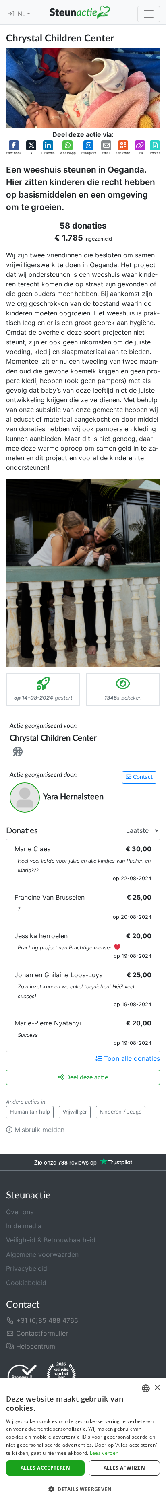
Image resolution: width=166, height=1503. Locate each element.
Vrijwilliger (74, 1112)
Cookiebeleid (26, 1283)
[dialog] (83, 1440)
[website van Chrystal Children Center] (19, 752)
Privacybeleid (26, 1268)
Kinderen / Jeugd (121, 1112)
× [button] (157, 1388)
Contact (142, 777)
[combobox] (146, 1388)
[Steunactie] (79, 12)
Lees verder (104, 1452)
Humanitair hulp (30, 1112)
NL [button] (22, 14)
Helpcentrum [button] (34, 1346)
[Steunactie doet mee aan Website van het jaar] (61, 1376)
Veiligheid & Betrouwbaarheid (50, 1240)
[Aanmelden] (11, 14)
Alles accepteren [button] (45, 1467)
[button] (13, 147)
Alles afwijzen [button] (124, 1467)
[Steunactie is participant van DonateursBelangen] (22, 1376)
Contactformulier (41, 1333)
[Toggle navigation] (148, 14)
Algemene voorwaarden (42, 1254)
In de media (24, 1226)
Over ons (19, 1212)
